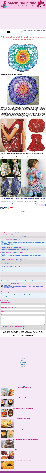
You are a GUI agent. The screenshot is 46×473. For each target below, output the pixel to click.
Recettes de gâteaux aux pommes (23, 460)
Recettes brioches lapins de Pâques (23, 387)
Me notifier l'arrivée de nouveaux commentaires (14, 326)
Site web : (3, 311)
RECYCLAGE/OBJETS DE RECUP (10, 332)
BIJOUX (15, 335)
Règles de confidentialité (33, 472)
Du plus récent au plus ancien (6, 232)
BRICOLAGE (35, 332)
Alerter (23, 234)
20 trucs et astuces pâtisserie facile (23, 449)
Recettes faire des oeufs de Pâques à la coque (23, 397)
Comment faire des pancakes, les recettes (23, 429)
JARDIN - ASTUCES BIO (32, 334)
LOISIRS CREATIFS (15, 331)
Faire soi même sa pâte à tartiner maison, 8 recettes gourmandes (23, 439)
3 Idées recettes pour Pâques (23, 418)
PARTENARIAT (23, 362)
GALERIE (23, 364)
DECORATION (24, 331)
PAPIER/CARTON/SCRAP (25, 332)
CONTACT (23, 360)
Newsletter (4, 472)
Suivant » (43, 205)
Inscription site (12, 472)
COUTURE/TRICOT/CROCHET (39, 30)
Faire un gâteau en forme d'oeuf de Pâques (23, 408)
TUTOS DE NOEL (7, 331)
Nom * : (3, 304)
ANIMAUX (41, 334)
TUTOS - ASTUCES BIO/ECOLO (19, 334)
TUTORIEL (30, 30)
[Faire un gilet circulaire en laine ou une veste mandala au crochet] (23, 118)
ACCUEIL (23, 358)
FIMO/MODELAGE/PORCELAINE (25, 335)
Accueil (24, 30)
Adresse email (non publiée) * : (8, 307)
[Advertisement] (23, 19)
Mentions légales (21, 472)
